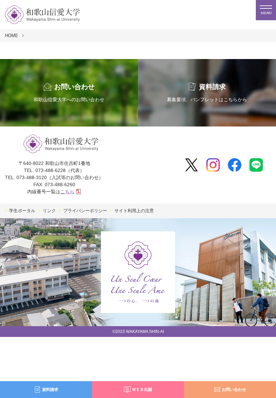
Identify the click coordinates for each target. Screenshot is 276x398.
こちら (67, 191)
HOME (11, 35)
